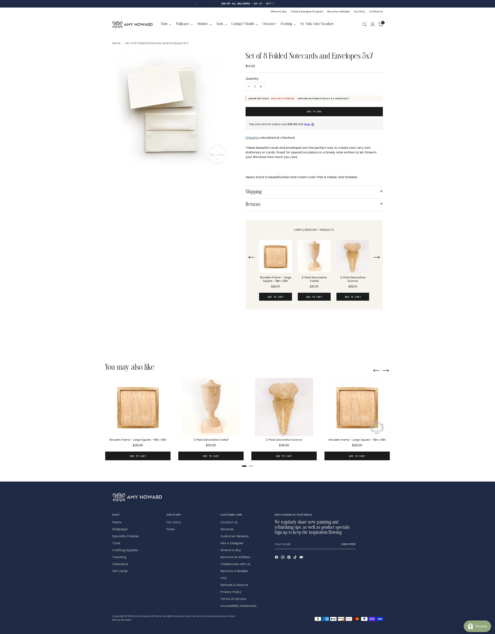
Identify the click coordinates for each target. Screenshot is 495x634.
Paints (116, 522)
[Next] (298, 4)
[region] (314, 272)
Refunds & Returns (234, 585)
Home (116, 43)
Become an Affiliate (235, 557)
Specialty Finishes (125, 536)
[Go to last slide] (251, 258)
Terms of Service (233, 599)
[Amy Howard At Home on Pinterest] (289, 557)
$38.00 (352, 286)
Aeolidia (126, 619)
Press (170, 529)
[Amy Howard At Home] (132, 24)
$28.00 (275, 286)
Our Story (173, 522)
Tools (116, 543)
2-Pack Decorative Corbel (314, 279)
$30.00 (314, 286)
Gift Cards (120, 571)
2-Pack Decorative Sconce (352, 279)
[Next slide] (377, 258)
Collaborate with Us (235, 564)
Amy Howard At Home (148, 616)
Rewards (227, 529)
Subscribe (348, 544)
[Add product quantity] (260, 87)
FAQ (223, 578)
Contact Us (229, 522)
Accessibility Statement (238, 606)
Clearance (120, 564)
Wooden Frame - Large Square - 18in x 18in (275, 279)
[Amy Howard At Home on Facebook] (277, 557)
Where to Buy (230, 550)
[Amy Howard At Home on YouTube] (301, 557)
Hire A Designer (232, 543)
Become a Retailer (234, 571)
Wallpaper (120, 529)
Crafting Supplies (125, 550)
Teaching (119, 557)
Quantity (252, 78)
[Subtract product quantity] (249, 87)
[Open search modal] (364, 24)
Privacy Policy (230, 592)
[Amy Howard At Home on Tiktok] (295, 557)
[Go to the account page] (372, 24)
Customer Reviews (234, 536)
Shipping (252, 137)
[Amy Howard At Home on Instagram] (283, 557)
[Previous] (196, 4)
